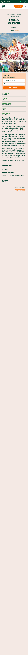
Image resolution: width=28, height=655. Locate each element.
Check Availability (14, 87)
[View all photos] (14, 46)
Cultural (17, 30)
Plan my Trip (18, 6)
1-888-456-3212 (8, 1)
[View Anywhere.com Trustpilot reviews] (23, 2)
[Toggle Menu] (25, 6)
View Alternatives (20, 190)
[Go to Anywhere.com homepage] (3, 6)
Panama (14, 27)
